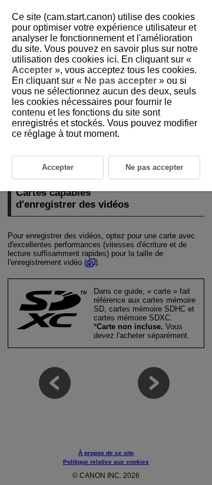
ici (112, 59)
